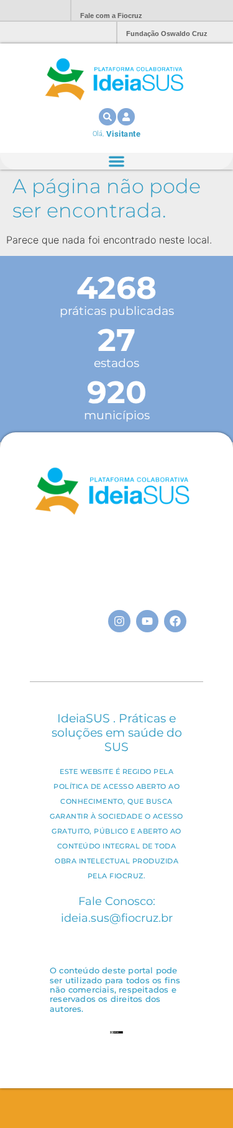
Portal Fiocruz (31, 11)
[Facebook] (175, 621)
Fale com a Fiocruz (111, 15)
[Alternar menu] (116, 161)
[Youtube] (147, 621)
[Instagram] (119, 621)
